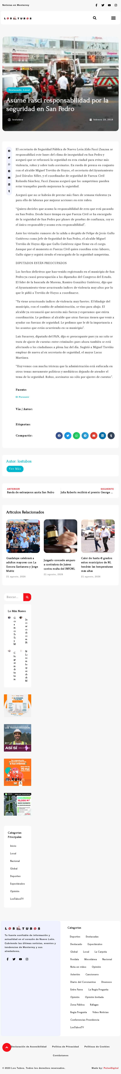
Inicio (13, 846)
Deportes (15, 876)
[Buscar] (27, 597)
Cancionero (92, 974)
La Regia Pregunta (98, 989)
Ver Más (15, 468)
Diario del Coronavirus (83, 982)
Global (13, 868)
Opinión (14, 891)
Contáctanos (61, 1055)
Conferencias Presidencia (84, 1020)
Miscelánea (90, 959)
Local (26, 90)
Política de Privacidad (65, 1046)
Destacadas (92, 936)
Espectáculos (17, 883)
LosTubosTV (17, 899)
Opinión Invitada (94, 997)
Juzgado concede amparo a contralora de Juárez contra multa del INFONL (59, 564)
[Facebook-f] (96, 5)
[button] (94, 17)
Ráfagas (94, 1004)
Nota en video (78, 967)
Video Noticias (100, 1012)
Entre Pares (76, 989)
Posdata (74, 959)
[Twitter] (103, 5)
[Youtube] (109, 5)
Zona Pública (77, 1004)
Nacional (15, 861)
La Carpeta (101, 952)
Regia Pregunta (78, 1012)
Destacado (15, 90)
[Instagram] (116, 5)
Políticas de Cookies (97, 1046)
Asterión (75, 974)
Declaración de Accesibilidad (29, 1046)
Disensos (106, 982)
